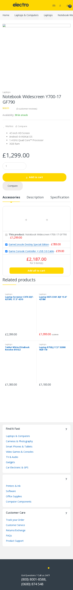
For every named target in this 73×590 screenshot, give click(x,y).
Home (6, 15)
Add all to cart (36, 270)
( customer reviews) (26, 108)
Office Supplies (14, 496)
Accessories (11, 197)
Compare (22, 126)
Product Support (15, 540)
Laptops (48, 15)
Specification (59, 197)
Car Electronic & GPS (17, 467)
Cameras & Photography (19, 441)
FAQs (9, 535)
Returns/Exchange (15, 530)
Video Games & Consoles (19, 451)
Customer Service (15, 525)
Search (54, 5)
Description (35, 197)
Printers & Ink (13, 485)
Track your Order (15, 519)
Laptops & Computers (26, 15)
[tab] (11, 198)
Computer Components (18, 501)
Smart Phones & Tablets (19, 446)
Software (11, 491)
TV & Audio (12, 457)
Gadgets (10, 462)
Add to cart (36, 177)
